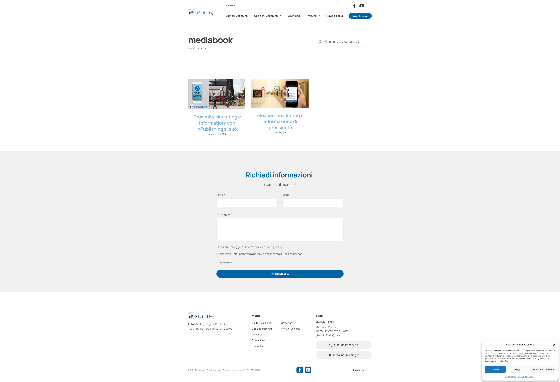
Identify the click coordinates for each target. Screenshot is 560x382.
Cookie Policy (510, 376)
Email (286, 194)
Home (191, 48)
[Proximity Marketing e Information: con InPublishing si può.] (216, 94)
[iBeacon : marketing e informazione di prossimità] (280, 93)
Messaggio (224, 214)
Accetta (495, 369)
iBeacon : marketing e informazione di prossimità (280, 121)
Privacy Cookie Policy (525, 376)
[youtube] (361, 6)
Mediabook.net (238, 370)
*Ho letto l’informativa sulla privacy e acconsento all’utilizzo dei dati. (261, 254)
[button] (554, 344)
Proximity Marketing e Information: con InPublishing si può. (217, 122)
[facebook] (354, 6)
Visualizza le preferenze (542, 369)
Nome (220, 194)
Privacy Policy (274, 247)
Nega (517, 369)
